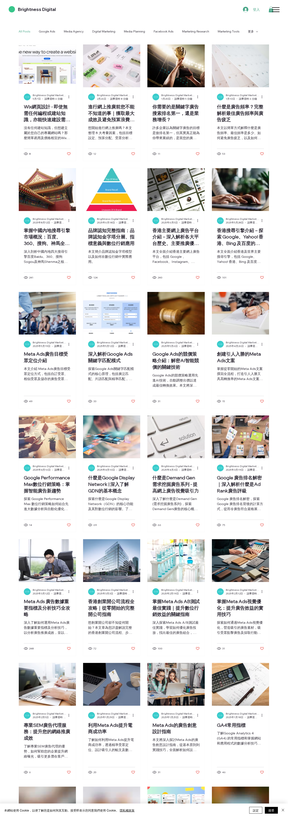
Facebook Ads (163, 31)
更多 (251, 31)
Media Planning (134, 31)
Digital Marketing (103, 31)
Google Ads (47, 31)
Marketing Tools (229, 31)
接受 (271, 810)
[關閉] (282, 810)
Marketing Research (195, 31)
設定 (256, 810)
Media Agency (74, 31)
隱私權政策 (127, 810)
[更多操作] (70, 96)
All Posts (24, 31)
